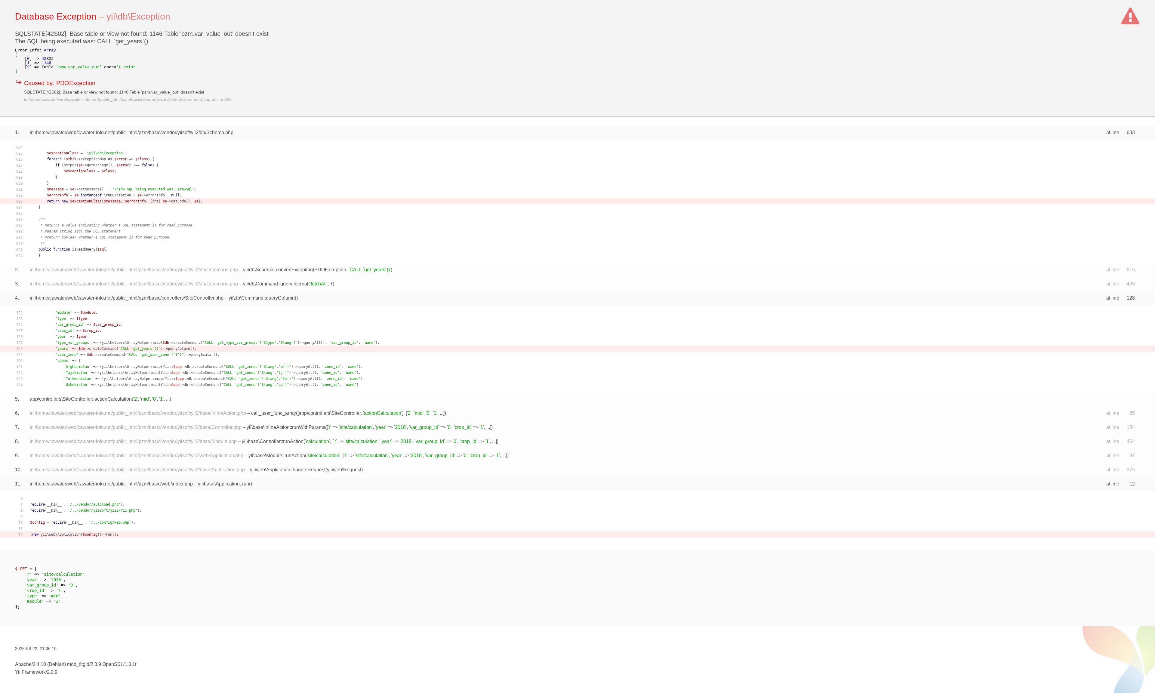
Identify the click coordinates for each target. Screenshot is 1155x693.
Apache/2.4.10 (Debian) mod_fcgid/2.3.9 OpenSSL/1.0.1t (75, 664)
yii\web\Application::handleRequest (287, 469)
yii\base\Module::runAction (276, 455)
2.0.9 (52, 672)
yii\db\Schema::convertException (278, 269)
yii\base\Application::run (223, 483)
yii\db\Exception (138, 16)
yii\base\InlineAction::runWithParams (286, 427)
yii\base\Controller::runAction (272, 441)
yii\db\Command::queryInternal (275, 283)
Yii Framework (30, 672)
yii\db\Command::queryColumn (262, 297)
